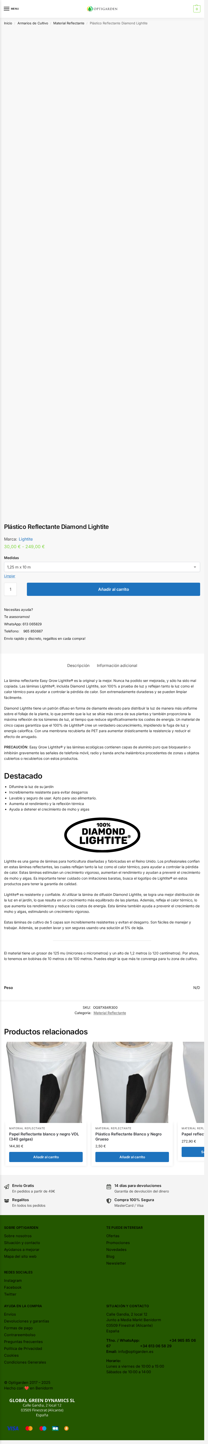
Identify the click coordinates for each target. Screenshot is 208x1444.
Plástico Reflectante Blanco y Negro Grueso (128, 1136)
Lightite (26, 539)
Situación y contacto (22, 1242)
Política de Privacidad (23, 1348)
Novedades (116, 1249)
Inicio (8, 23)
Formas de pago (18, 1328)
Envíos (10, 1314)
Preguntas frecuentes (23, 1341)
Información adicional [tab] (117, 665)
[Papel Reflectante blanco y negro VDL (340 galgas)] (45, 1082)
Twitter (10, 1294)
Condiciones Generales (25, 1362)
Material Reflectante (68, 23)
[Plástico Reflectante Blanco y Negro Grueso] (132, 1082)
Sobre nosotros (18, 1236)
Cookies (11, 1355)
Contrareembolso (20, 1335)
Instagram (13, 1280)
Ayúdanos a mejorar (22, 1249)
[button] (196, 8)
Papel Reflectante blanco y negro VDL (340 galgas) (44, 1136)
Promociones (118, 1242)
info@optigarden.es (135, 1351)
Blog (110, 1256)
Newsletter (116, 1263)
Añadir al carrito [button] (46, 1157)
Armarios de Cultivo (33, 23)
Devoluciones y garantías (26, 1321)
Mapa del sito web (20, 1256)
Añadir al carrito (113, 589)
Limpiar (9, 576)
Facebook (13, 1287)
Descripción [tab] (78, 665)
